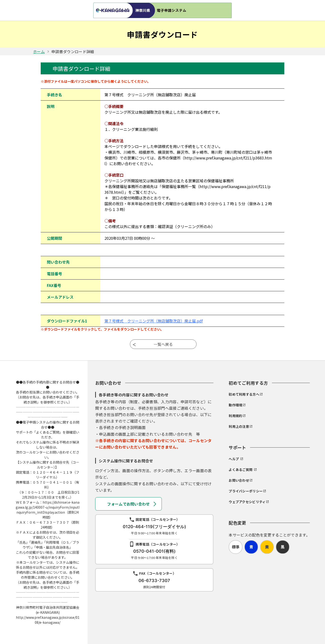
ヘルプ (234, 458)
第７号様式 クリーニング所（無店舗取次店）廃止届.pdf (153, 321)
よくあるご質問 (240, 469)
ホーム (39, 51)
